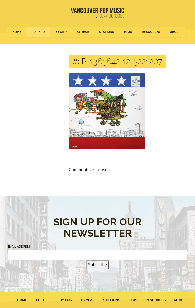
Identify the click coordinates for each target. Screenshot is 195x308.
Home (16, 32)
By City (61, 32)
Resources (151, 32)
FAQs (128, 32)
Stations (106, 32)
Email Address (19, 246)
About (175, 32)
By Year (83, 32)
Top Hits (38, 32)
